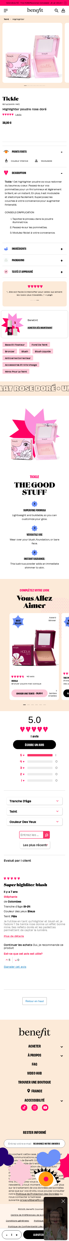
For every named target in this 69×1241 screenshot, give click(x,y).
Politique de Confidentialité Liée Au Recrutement (34, 1226)
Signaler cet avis (15, 966)
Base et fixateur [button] (15, 344)
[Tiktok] (24, 1107)
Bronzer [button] (10, 351)
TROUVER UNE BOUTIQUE (34, 1082)
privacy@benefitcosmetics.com (39, 1199)
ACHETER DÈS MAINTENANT (40, 327)
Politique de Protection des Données (37, 1193)
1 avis (18, 114)
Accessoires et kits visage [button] (21, 364)
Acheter (34, 1046)
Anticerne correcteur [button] (18, 358)
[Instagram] (34, 1107)
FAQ (34, 1064)
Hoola (15, 680)
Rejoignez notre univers (46, 1143)
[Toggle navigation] (6, 10)
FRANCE (36, 1091)
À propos (34, 1055)
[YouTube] (45, 1107)
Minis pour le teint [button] (16, 371)
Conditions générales (17, 1220)
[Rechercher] (58, 10)
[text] (11, 1235)
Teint (6, 19)
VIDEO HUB (34, 1073)
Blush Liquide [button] (43, 351)
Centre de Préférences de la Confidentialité (34, 1215)
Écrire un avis (34, 745)
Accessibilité (35, 1100)
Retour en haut (34, 1001)
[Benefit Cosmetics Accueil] (34, 10)
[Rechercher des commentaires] (46, 835)
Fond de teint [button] (40, 344)
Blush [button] (24, 351)
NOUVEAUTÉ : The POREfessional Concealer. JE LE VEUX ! (34, 3)
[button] (63, 10)
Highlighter (18, 19)
